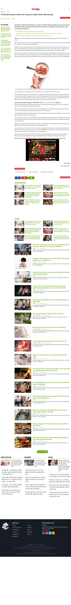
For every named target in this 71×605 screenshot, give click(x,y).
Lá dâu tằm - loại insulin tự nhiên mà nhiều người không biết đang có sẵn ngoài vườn (12, 472)
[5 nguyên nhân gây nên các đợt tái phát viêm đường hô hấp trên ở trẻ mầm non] (23, 263)
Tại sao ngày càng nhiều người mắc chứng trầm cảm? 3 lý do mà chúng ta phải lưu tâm (62, 238)
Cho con (29, 525)
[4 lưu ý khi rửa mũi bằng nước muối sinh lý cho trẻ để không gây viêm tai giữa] (48, 202)
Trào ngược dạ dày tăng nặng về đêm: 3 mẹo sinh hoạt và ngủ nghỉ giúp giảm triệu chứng (51, 369)
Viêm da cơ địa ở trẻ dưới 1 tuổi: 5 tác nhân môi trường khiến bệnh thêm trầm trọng (6, 50)
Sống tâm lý (15, 536)
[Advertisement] (35, 3)
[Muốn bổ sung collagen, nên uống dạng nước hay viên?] (23, 359)
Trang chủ (3, 11)
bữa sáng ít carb (21, 172)
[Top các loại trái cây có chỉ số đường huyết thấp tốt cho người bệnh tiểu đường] (23, 442)
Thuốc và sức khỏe (17, 527)
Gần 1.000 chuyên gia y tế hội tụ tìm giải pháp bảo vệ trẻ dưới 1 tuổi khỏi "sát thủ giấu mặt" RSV (51, 245)
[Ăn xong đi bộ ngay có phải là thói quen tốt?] (23, 318)
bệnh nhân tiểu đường (47, 172)
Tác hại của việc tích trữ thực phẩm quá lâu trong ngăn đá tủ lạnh (34, 472)
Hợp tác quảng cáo (65, 17)
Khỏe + (34, 248)
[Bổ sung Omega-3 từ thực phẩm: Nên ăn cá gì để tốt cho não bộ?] (23, 428)
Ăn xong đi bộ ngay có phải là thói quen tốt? (48, 313)
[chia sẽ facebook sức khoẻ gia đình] (43, 532)
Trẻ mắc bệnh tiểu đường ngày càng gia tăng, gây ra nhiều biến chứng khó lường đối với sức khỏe (39, 33)
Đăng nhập (29, 532)
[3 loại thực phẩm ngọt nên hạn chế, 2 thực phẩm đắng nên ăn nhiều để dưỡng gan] (19, 238)
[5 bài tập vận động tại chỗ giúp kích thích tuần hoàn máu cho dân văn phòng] (23, 401)
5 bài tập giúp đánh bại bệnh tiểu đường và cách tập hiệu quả (30, 31)
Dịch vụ (29, 529)
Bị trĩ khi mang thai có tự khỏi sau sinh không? (49, 327)
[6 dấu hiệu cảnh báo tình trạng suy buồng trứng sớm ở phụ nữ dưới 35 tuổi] (23, 277)
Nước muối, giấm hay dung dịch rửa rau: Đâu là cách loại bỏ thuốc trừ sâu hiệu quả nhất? (35, 486)
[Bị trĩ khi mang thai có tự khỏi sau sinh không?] (23, 332)
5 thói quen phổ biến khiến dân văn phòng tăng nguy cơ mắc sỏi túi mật (6, 35)
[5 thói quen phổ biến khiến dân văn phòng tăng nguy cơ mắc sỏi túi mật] (48, 188)
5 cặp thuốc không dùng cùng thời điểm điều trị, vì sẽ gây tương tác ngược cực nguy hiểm (12, 479)
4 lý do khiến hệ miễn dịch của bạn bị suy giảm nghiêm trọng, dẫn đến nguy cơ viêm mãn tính (49, 287)
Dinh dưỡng (15, 529)
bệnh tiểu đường (48, 102)
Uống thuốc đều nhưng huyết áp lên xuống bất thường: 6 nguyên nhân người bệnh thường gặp (6, 43)
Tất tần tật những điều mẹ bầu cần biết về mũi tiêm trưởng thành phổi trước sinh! (16, 463)
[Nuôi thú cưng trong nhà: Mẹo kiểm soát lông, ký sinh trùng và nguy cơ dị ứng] (23, 414)
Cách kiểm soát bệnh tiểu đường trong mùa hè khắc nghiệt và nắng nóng (33, 35)
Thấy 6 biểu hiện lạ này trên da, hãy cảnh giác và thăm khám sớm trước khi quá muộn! (6, 57)
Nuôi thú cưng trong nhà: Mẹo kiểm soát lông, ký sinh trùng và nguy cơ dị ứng (50, 411)
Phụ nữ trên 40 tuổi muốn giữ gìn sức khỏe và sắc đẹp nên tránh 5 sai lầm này (59, 487)
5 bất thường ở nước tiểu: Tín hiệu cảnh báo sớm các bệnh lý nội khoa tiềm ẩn (5, 29)
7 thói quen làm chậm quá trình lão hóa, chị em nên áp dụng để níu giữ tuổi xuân (59, 494)
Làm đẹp (35, 358)
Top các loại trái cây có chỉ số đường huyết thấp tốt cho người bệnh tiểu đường (50, 438)
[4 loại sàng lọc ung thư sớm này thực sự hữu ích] (23, 346)
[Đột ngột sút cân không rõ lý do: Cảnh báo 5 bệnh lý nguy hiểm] (23, 304)
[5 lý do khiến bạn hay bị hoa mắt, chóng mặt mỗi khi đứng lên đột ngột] (23, 387)
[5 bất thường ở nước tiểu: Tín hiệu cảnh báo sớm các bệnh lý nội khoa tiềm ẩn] (19, 188)
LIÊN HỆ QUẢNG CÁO (48, 523)
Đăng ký (29, 534)
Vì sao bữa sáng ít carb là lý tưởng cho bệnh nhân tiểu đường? (27, 14)
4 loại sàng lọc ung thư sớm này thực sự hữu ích (50, 341)
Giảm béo (29, 527)
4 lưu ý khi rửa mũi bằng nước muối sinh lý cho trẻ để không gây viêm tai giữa (61, 201)
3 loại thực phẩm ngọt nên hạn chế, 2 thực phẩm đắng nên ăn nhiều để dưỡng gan (32, 237)
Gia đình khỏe (36, 315)
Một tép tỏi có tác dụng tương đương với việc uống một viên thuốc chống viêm (11, 492)
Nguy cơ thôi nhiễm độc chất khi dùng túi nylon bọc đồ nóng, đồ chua (35, 479)
